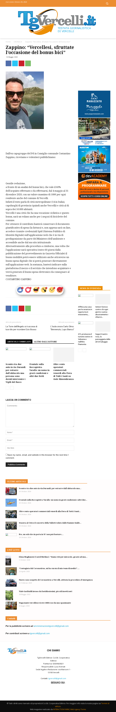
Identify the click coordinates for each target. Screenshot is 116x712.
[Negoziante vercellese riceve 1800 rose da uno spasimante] (11, 606)
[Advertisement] (40, 137)
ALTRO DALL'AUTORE (45, 341)
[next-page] (12, 388)
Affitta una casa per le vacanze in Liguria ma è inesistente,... (85, 311)
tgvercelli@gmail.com (40, 633)
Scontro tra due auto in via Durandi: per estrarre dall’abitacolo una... (50, 488)
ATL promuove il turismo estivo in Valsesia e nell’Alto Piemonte (85, 339)
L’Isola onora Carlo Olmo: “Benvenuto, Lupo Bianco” (62, 328)
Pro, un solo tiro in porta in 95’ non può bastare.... (41, 534)
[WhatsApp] (28, 63)
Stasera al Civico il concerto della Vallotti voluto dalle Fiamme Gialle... (50, 523)
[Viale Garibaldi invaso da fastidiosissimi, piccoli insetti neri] (11, 595)
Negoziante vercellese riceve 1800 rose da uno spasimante (45, 603)
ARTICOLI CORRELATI (19, 341)
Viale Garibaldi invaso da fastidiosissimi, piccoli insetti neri (45, 591)
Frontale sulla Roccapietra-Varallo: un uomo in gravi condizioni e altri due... (53, 500)
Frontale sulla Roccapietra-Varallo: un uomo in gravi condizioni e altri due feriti (39, 370)
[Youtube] (64, 3)
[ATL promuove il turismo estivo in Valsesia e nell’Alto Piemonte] (85, 326)
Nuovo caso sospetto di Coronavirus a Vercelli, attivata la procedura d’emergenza (56, 580)
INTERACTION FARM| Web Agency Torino (69, 709)
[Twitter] (58, 3)
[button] (107, 3)
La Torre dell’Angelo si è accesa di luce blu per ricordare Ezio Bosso (21, 328)
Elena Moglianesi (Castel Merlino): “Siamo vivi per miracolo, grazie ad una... (53, 557)
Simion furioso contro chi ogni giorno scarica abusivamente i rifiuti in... (101, 312)
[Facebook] (51, 3)
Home (8, 42)
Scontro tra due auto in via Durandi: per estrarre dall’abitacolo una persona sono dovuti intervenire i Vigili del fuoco (16, 373)
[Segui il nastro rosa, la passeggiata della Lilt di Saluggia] (102, 326)
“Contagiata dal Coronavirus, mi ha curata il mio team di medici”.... (49, 568)
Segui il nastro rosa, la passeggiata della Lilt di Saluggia (102, 338)
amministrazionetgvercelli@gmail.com (51, 626)
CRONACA (18, 42)
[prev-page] (7, 388)
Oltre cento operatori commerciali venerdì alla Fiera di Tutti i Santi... (50, 511)
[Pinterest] (21, 63)
